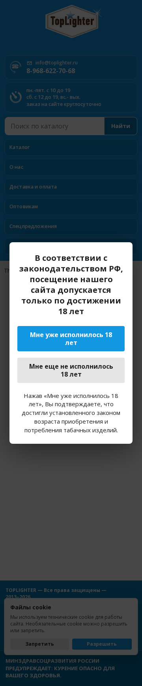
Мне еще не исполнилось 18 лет (71, 370)
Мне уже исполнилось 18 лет (71, 338)
